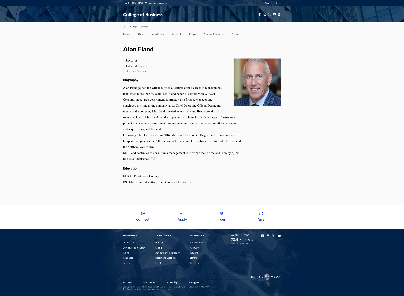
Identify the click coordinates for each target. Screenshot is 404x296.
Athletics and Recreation (167, 253)
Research (176, 33)
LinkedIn (279, 14)
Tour (221, 220)
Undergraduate (197, 243)
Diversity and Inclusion (134, 248)
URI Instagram (268, 235)
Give (261, 220)
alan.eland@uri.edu (136, 71)
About (140, 33)
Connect (142, 220)
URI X (273, 235)
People (193, 33)
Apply (182, 220)
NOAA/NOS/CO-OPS (241, 244)
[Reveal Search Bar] (277, 3)
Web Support (193, 282)
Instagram (265, 14)
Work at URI (128, 282)
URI (124, 27)
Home (126, 33)
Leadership (128, 243)
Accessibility (171, 282)
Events (158, 263)
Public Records (149, 282)
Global (126, 253)
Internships (195, 263)
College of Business (143, 14)
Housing (159, 243)
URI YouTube (279, 235)
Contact (236, 33)
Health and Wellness (165, 258)
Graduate (194, 248)
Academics (158, 33)
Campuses (128, 258)
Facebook (260, 14)
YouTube (274, 14)
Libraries (194, 258)
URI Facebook (262, 235)
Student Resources (214, 33)
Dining (158, 248)
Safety (126, 263)
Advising (194, 253)
